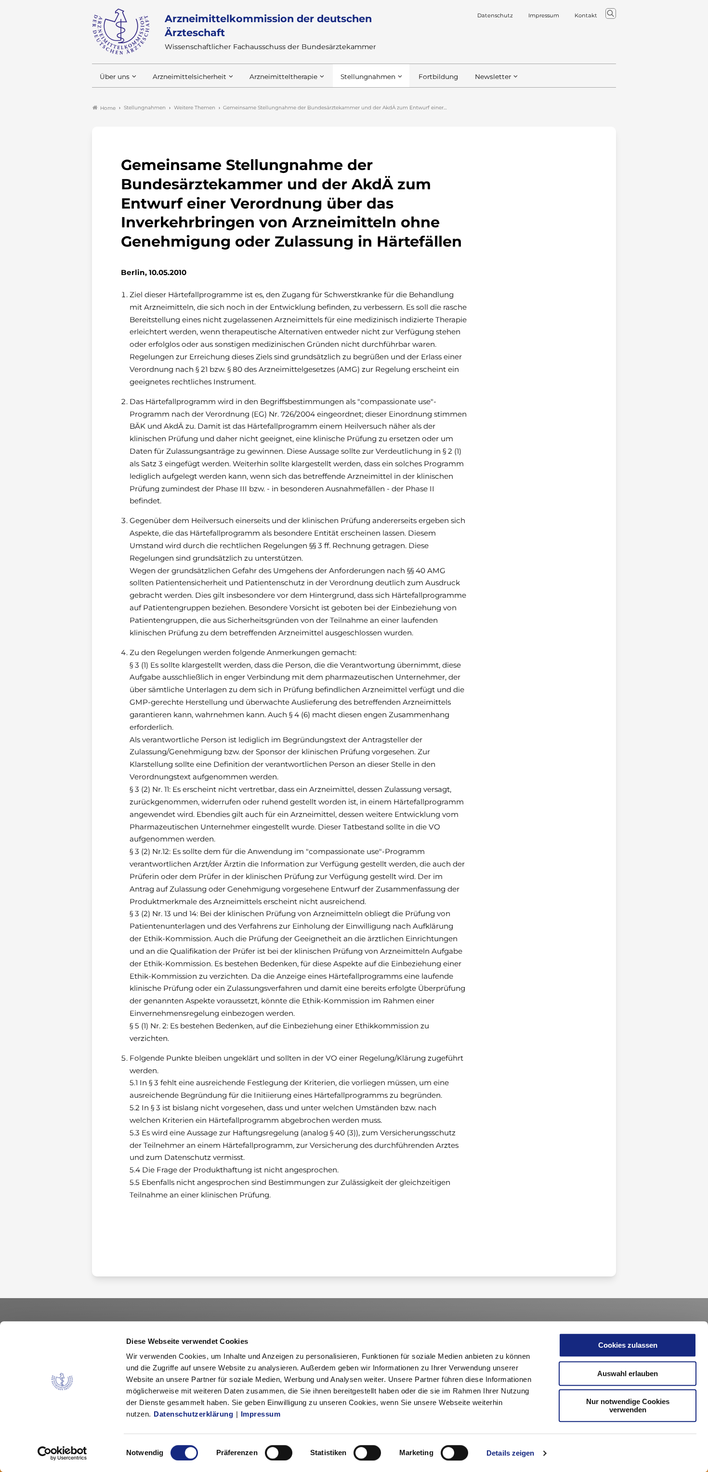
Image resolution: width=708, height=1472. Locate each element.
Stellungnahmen (368, 76)
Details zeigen (510, 1453)
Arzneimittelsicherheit (189, 76)
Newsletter (493, 76)
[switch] (278, 1452)
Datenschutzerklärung (193, 1414)
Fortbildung (438, 76)
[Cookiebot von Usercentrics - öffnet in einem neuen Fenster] (62, 1453)
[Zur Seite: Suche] (611, 13)
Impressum (261, 1414)
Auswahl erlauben (627, 1373)
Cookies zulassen (627, 1345)
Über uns (115, 76)
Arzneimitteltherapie (283, 76)
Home (108, 108)
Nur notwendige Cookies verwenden (627, 1405)
